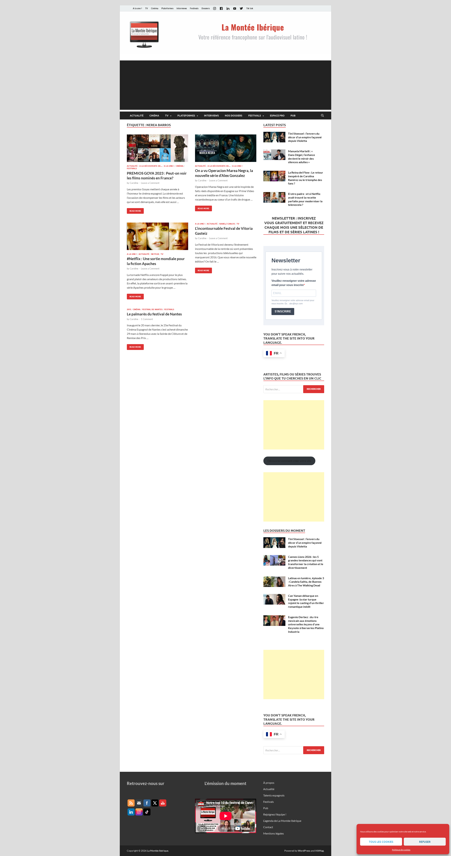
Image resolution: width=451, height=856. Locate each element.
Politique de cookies (401, 849)
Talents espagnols (274, 795)
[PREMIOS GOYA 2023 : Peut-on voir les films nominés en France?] (157, 148)
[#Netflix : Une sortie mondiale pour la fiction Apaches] (157, 236)
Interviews (182, 8)
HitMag (319, 850)
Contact (268, 827)
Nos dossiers (233, 115)
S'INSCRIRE (283, 311)
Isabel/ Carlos (227, 224)
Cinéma (154, 8)
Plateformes (167, 8)
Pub (293, 115)
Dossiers (206, 8)
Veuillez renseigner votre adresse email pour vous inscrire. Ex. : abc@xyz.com (292, 302)
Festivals (194, 8)
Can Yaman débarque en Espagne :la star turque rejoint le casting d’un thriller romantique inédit (306, 601)
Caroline (134, 182)
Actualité (136, 115)
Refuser (425, 841)
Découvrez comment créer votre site (289, 460)
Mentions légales (273, 833)
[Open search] (322, 116)
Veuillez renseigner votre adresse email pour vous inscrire (293, 283)
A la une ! (137, 8)
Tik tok (249, 8)
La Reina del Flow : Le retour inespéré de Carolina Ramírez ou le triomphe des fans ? (305, 178)
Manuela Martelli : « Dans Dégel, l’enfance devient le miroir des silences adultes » (301, 156)
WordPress (304, 850)
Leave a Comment (150, 182)
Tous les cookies (381, 841)
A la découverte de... (150, 166)
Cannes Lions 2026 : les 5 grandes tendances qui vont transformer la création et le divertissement (305, 562)
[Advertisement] (225, 85)
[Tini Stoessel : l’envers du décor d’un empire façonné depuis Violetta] (274, 134)
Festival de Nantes (152, 309)
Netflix (155, 254)
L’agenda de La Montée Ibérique (282, 820)
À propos (268, 782)
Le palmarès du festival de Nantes (154, 314)
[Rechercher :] (293, 389)
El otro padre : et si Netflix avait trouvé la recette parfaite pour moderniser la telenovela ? (305, 199)
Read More (134, 210)
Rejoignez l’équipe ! (274, 814)
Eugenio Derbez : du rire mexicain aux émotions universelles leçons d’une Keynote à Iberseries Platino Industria (306, 624)
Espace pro (277, 115)
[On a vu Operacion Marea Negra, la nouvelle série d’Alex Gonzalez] (225, 148)
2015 (129, 309)
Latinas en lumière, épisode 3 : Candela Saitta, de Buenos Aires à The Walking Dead (306, 581)
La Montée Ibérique (157, 850)
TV (146, 8)
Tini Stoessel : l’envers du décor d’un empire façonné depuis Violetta (305, 137)
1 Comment (147, 319)
